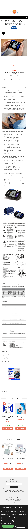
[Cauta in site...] (26, 17)
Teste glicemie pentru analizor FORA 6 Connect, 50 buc (7, 417)
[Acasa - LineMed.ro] (14, 12)
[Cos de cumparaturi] (22, 17)
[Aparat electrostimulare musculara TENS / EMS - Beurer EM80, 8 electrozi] (20, 449)
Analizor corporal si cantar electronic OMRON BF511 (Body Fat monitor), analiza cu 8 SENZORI (7, 457)
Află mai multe (21, 516)
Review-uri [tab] (5, 391)
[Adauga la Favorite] (7, 431)
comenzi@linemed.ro (14, 503)
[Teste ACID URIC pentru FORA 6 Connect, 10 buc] (20, 408)
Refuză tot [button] (21, 526)
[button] (14, 523)
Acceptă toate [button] (8, 526)
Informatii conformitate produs (9, 388)
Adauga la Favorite (8, 79)
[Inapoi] (1, 21)
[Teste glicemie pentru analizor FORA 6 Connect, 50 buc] (7, 408)
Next (25, 48)
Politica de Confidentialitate (17, 493)
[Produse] (2, 18)
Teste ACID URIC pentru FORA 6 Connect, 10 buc (21, 417)
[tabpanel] (14, 47)
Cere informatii (19, 79)
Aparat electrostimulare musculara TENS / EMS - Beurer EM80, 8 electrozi (20, 457)
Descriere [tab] (4, 87)
